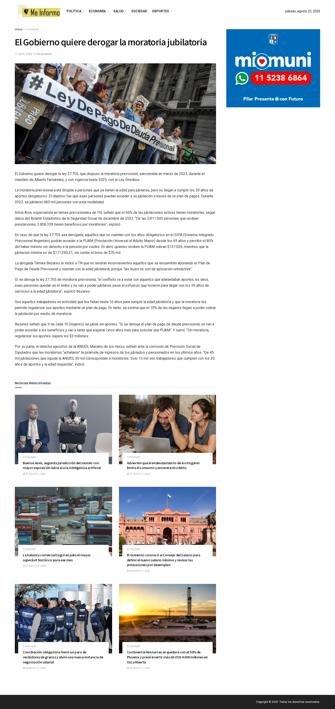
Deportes (160, 11)
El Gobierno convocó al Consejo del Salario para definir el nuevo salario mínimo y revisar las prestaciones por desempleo (163, 560)
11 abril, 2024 (23, 54)
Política (74, 11)
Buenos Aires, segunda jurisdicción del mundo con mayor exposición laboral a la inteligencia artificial (62, 465)
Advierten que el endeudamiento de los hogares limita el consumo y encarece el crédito (163, 465)
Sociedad (139, 11)
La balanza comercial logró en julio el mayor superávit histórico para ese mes (57, 557)
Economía (97, 11)
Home (18, 29)
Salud (118, 11)
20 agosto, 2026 (139, 571)
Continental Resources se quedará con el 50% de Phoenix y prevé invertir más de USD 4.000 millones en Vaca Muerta (167, 657)
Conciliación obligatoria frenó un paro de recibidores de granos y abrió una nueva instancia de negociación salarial (63, 657)
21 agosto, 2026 (35, 473)
